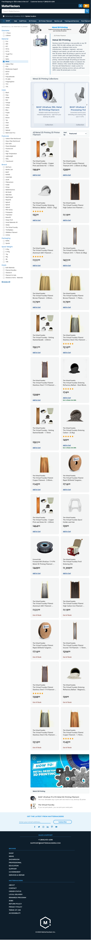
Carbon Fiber (9, 64)
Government (14, 872)
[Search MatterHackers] (87, 11)
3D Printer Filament (45, 21)
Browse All (6, 282)
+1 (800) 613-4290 (49, 1)
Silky (7, 159)
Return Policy (15, 904)
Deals (4, 265)
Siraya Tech (9, 220)
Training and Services (72, 21)
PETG (7, 49)
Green (7, 107)
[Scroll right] (87, 104)
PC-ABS (8, 79)
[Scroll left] (33, 104)
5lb (6, 259)
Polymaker (9, 215)
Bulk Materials (10, 267)
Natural (8, 130)
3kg (7, 257)
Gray (7, 95)
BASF (7, 172)
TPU (7, 84)
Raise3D (8, 217)
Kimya (7, 187)
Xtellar (8, 225)
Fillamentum (9, 182)
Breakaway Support (12, 69)
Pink (7, 115)
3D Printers (32, 21)
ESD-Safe (9, 143)
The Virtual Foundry (12, 227)
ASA (7, 56)
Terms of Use (15, 910)
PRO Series (9, 210)
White (7, 97)
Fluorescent (9, 148)
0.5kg (7, 249)
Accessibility (15, 913)
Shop (11, 853)
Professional (15, 863)
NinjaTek (8, 200)
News (11, 856)
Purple (8, 112)
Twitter (39, 827)
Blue (7, 110)
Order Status (15, 891)
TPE (7, 86)
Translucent (9, 161)
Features (5, 136)
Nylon (7, 59)
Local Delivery (16, 894)
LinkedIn (48, 827)
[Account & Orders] (80, 5)
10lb (7, 262)
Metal (7, 61)
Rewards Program (17, 898)
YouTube (56, 827)
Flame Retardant (11, 146)
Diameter (5, 31)
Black (7, 92)
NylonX (8, 207)
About (12, 885)
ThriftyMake (9, 230)
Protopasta (9, 212)
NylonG (8, 202)
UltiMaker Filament (11, 232)
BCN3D (8, 174)
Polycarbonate (10, 76)
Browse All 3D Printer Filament (15, 26)
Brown (8, 117)
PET (7, 46)
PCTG (7, 51)
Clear (7, 122)
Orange (8, 102)
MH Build (8, 192)
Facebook (35, 827)
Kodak (8, 185)
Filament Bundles (11, 270)
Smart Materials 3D (12, 222)
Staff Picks (22, 21)
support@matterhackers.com (45, 843)
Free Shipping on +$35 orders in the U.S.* (15, 1)
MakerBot (9, 195)
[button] (45, 16)
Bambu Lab (58, 21)
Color (4, 90)
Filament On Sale (11, 275)
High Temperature (11, 153)
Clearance (9, 272)
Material (5, 39)
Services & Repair (16, 875)
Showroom (14, 859)
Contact (13, 888)
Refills (7, 241)
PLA (7, 41)
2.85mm (8, 35)
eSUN (7, 180)
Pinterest (52, 827)
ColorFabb (9, 177)
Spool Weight (7, 247)
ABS (7, 44)
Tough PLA (9, 54)
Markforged (9, 197)
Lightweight (9, 156)
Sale (15, 21)
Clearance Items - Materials (14, 277)
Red (7, 100)
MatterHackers (10, 190)
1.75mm (8, 33)
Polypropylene (10, 81)
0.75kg (8, 251)
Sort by (65, 134)
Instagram (43, 827)
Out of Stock (37, 615)
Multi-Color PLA (10, 133)
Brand (4, 165)
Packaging (6, 238)
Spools (8, 243)
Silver (7, 127)
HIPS (7, 74)
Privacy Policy (15, 907)
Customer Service (37, 1)
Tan (7, 120)
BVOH (7, 71)
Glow (7, 151)
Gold (7, 125)
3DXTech (8, 167)
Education (14, 866)
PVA (7, 66)
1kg (7, 254)
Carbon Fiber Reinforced (13, 138)
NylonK (8, 205)
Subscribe (63, 822)
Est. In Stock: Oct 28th (69, 400)
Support (13, 869)
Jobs (11, 901)
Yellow (8, 105)
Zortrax (8, 235)
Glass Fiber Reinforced (13, 141)
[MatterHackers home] (11, 6)
